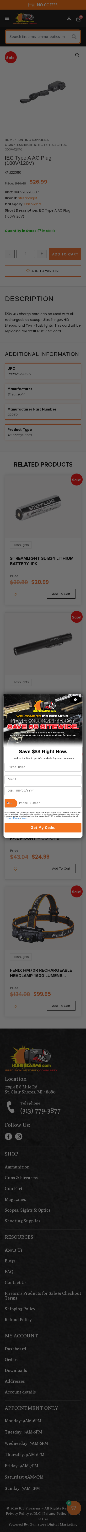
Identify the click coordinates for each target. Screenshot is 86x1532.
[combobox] (11, 803)
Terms (24, 818)
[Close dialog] (75, 700)
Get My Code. (43, 828)
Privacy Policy (12, 818)
